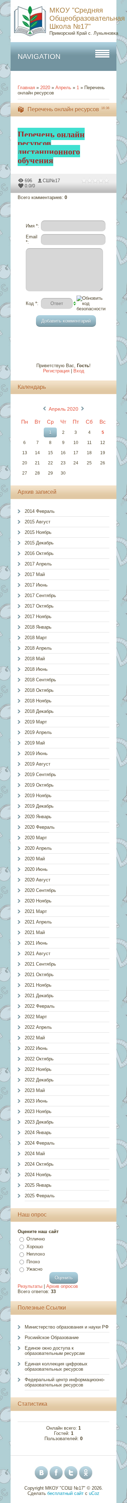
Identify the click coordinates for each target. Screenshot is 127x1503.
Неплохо (35, 1254)
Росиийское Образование (52, 1337)
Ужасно (34, 1269)
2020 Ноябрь (38, 900)
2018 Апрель (38, 648)
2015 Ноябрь (38, 532)
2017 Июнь (36, 585)
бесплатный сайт (65, 1493)
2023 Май (35, 1090)
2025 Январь (38, 1185)
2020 (45, 87)
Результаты (30, 1286)
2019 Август (37, 764)
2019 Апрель (38, 732)
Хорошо (34, 1246)
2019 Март (36, 721)
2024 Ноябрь (38, 1174)
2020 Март (36, 837)
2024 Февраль (40, 1143)
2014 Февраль (40, 511)
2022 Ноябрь (38, 1069)
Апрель (63, 87)
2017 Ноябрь (38, 616)
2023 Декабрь (39, 1122)
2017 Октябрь (39, 606)
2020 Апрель (38, 848)
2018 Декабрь (39, 711)
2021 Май (35, 932)
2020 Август (37, 879)
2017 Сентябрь (40, 595)
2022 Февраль (40, 1006)
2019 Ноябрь (38, 795)
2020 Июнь (36, 869)
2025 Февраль (40, 1195)
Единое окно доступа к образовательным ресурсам (55, 1350)
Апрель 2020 (63, 409)
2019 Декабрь (39, 806)
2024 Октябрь (39, 1164)
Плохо (33, 1261)
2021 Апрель (38, 922)
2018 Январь (38, 627)
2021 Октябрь (39, 974)
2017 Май (35, 574)
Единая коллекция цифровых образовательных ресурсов (56, 1366)
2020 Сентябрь (40, 890)
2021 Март (36, 911)
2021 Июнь (36, 943)
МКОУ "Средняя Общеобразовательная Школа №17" (87, 18)
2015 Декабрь (39, 542)
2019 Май (35, 743)
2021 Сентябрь (40, 964)
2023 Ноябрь (38, 1111)
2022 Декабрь (39, 1079)
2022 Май (35, 1037)
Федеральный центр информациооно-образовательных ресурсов (65, 1382)
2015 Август (37, 521)
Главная (26, 87)
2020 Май (35, 858)
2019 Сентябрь (40, 774)
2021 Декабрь (39, 995)
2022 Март (36, 1016)
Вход (78, 370)
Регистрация (56, 370)
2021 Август (37, 953)
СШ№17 (51, 180)
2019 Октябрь (39, 785)
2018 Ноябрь (38, 700)
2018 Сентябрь (40, 679)
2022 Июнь (36, 1048)
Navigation (39, 56)
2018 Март (36, 637)
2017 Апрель (38, 564)
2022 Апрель (38, 1027)
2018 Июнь (36, 669)
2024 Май (35, 1153)
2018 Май (35, 658)
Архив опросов (62, 1286)
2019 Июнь (36, 753)
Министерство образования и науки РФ (67, 1327)
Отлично (35, 1239)
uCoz (94, 1493)
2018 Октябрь (39, 690)
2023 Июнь (36, 1101)
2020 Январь (38, 816)
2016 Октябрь (39, 553)
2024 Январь (38, 1132)
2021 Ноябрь (38, 985)
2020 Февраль (40, 827)
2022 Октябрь (39, 1058)
